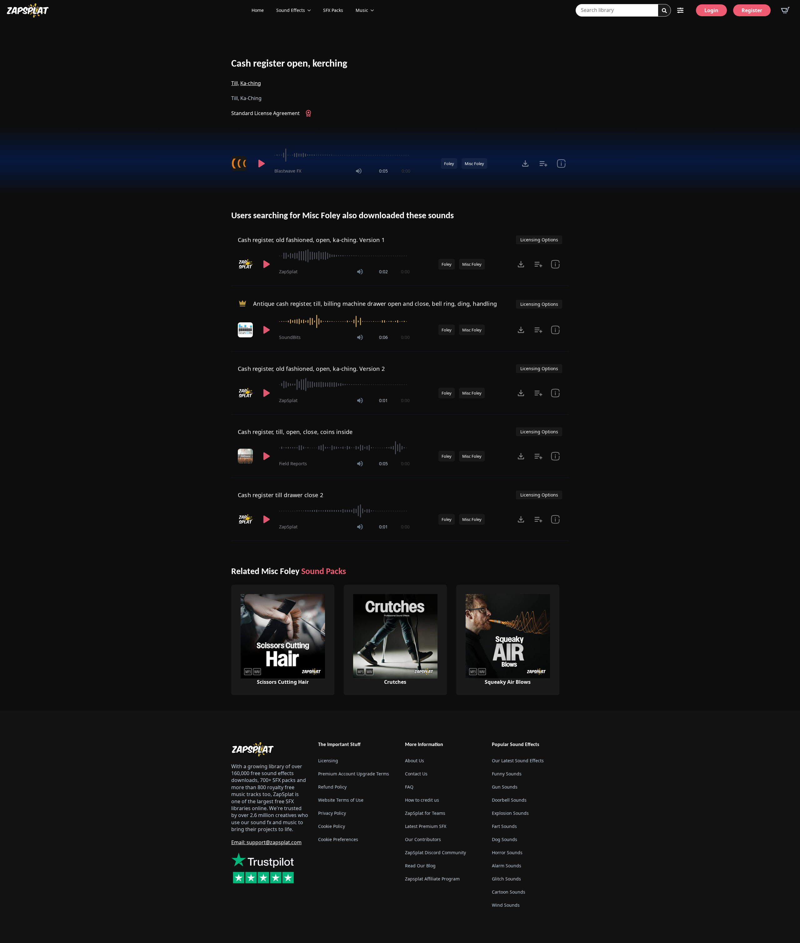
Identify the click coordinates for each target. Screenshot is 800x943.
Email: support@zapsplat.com (266, 842)
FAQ (409, 787)
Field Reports (293, 463)
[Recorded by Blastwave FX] (240, 163)
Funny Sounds (507, 774)
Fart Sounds (504, 826)
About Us (414, 761)
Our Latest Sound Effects (518, 761)
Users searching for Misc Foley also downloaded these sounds (342, 216)
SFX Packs (333, 10)
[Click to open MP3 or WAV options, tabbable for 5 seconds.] (525, 163)
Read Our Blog (420, 866)
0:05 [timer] (383, 171)
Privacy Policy (332, 813)
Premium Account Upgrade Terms (353, 774)
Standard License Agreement (265, 113)
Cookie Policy (331, 826)
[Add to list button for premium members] (543, 163)
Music (362, 10)
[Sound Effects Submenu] (311, 10)
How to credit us (422, 800)
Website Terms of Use (340, 800)
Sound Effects (290, 10)
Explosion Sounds (510, 813)
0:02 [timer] (383, 272)
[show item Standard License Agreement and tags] (561, 163)
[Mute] (358, 171)
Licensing (328, 761)
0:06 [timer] (383, 337)
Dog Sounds (504, 839)
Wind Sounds (506, 905)
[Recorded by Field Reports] (246, 456)
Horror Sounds (507, 852)
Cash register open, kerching (289, 64)
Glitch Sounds (506, 879)
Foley (449, 163)
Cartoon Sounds (508, 892)
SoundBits (290, 337)
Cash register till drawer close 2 (280, 495)
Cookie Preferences (338, 839)
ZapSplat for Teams (425, 813)
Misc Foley (474, 163)
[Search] (664, 10)
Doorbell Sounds (509, 800)
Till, (235, 83)
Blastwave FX (287, 171)
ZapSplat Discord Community (435, 852)
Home (258, 10)
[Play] (261, 163)
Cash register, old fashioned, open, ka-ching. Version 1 (311, 240)
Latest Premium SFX (425, 826)
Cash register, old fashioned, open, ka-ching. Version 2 (311, 368)
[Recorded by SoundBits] (246, 329)
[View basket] (785, 10)
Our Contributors (423, 839)
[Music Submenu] (374, 10)
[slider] (342, 155)
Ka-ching (250, 83)
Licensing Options (539, 240)
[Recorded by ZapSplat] (246, 264)
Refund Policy (332, 787)
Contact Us (416, 774)
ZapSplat (288, 272)
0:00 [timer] (406, 171)
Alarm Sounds (506, 866)
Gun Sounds (505, 787)
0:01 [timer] (383, 400)
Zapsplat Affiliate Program (432, 879)
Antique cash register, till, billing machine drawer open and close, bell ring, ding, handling (375, 303)
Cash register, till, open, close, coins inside (295, 432)
